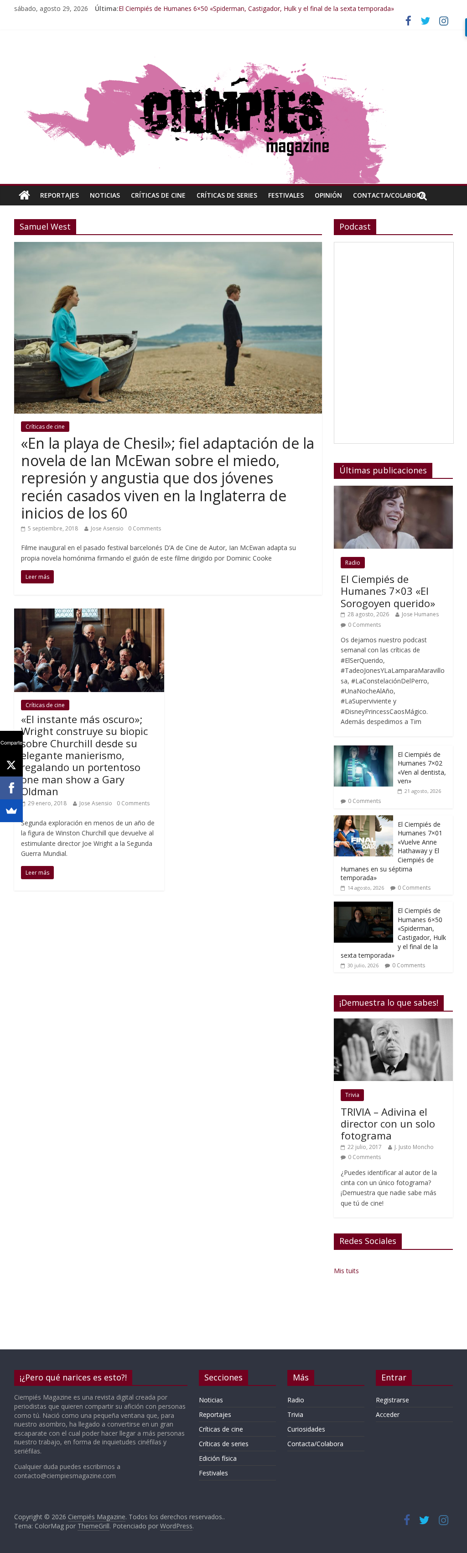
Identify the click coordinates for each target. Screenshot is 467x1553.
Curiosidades (306, 1429)
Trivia (352, 1095)
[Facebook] (11, 787)
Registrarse (392, 1400)
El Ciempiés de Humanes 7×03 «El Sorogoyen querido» (388, 591)
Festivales (286, 195)
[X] (11, 765)
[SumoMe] (11, 810)
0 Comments (144, 528)
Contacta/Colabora (389, 195)
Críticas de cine (158, 195)
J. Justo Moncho (414, 1147)
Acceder (388, 1414)
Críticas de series (227, 195)
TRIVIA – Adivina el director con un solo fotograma (388, 1124)
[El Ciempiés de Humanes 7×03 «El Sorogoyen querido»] (393, 490)
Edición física (218, 1458)
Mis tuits (346, 1270)
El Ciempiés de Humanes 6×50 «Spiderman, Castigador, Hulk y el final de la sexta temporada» (256, 8)
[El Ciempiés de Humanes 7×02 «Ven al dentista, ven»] (363, 750)
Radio (352, 563)
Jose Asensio (107, 528)
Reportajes (59, 195)
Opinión (328, 195)
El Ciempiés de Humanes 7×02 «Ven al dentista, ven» (422, 768)
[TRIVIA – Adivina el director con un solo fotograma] (393, 1023)
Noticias (105, 195)
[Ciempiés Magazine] (233, 56)
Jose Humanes (420, 614)
